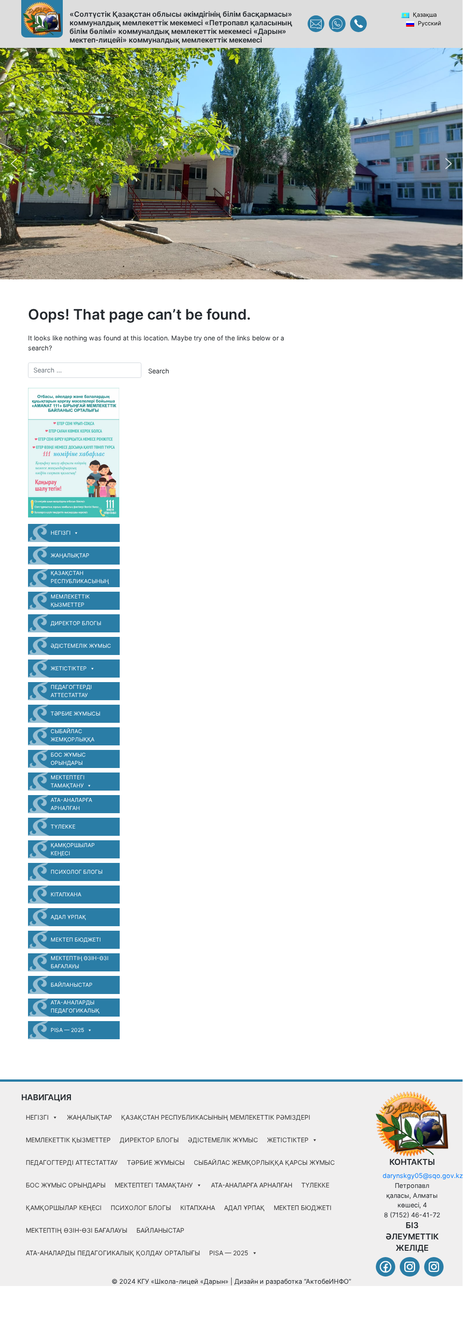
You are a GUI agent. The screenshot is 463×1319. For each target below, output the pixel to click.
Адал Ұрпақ (68, 917)
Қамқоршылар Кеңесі (73, 849)
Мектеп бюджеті (76, 939)
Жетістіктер (69, 668)
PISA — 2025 (67, 1030)
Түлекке (63, 826)
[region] (231, 163)
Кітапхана (66, 894)
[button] (14, 163)
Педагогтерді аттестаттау (71, 690)
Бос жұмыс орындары (68, 758)
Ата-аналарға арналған (71, 803)
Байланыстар (72, 984)
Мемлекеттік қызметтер (70, 600)
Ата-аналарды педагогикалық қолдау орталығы (78, 1008)
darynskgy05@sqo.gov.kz (423, 1175)
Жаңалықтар (70, 555)
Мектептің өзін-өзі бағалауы (79, 962)
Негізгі (60, 532)
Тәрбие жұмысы (75, 713)
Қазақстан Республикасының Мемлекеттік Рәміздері (80, 578)
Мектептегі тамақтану (67, 781)
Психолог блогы (77, 871)
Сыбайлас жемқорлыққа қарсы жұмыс (72, 736)
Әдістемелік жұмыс (81, 645)
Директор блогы (76, 623)
